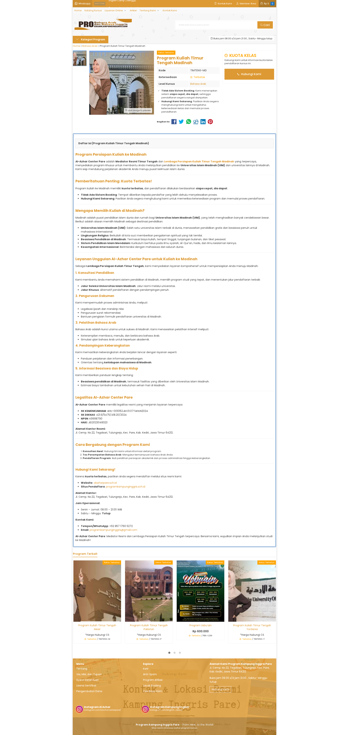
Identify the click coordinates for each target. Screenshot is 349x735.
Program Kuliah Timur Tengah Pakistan (149, 627)
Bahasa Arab (198, 84)
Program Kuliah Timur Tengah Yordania (252, 627)
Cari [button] (266, 25)
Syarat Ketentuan (87, 680)
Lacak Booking (152, 685)
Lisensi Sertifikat (86, 685)
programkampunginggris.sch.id (125, 486)
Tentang (81, 668)
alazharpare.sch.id (105, 483)
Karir (146, 668)
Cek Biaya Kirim (152, 691)
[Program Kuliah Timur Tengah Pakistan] (149, 591)
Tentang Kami (148, 10)
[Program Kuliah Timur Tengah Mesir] (97, 591)
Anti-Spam (150, 674)
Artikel (133, 10)
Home (78, 10)
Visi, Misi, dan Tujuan (89, 674)
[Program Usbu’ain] (200, 591)
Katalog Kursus (93, 10)
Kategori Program (92, 39)
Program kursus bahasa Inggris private (131, 3)
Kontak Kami (170, 10)
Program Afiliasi (153, 680)
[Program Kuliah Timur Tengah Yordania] (252, 591)
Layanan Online (114, 10)
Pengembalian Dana (89, 691)
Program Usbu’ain (200, 625)
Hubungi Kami (250, 74)
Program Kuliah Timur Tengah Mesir (97, 627)
